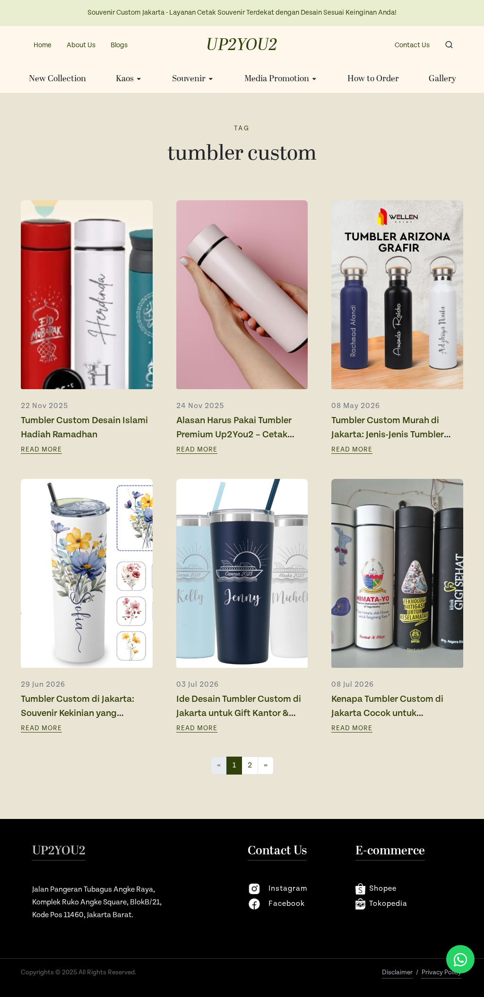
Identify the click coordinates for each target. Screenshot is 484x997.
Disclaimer (397, 972)
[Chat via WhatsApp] (460, 959)
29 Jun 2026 (43, 684)
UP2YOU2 (241, 45)
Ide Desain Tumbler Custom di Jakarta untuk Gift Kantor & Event (238, 713)
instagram (287, 888)
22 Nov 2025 (44, 405)
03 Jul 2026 (197, 684)
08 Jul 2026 (352, 684)
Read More (41, 449)
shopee (383, 888)
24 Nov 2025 (200, 405)
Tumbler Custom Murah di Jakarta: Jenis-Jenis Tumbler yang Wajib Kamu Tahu (387, 434)
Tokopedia (388, 903)
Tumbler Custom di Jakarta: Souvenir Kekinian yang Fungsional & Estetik (77, 713)
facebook (286, 903)
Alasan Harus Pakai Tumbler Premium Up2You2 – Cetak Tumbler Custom (234, 434)
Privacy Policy (441, 972)
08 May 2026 (355, 405)
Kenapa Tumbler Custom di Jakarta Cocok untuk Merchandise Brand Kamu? (387, 713)
